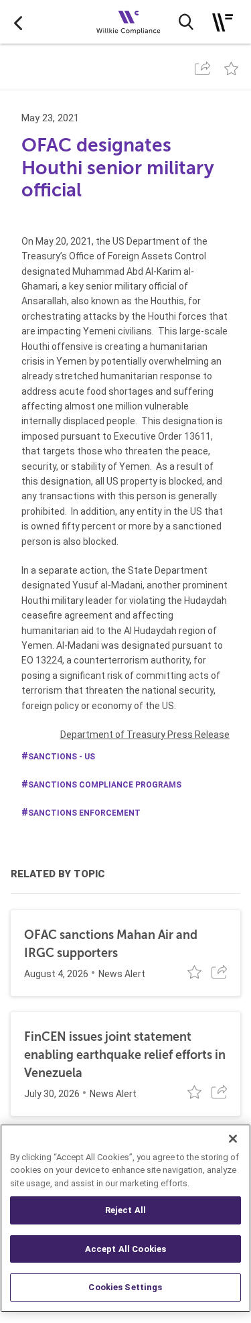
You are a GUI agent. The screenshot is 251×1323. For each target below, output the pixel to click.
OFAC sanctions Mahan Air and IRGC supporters (110, 944)
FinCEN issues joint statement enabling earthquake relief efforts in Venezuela (125, 1055)
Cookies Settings (125, 1287)
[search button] (186, 22)
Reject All (125, 1210)
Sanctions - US (61, 756)
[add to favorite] (231, 68)
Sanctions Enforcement (84, 813)
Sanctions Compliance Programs (104, 785)
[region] (125, 1218)
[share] (202, 68)
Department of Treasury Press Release (145, 734)
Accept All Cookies (125, 1249)
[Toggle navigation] (222, 22)
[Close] (233, 1138)
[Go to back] (18, 22)
